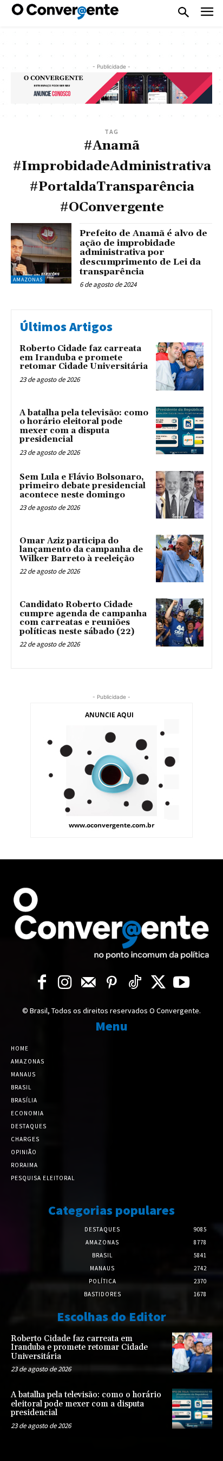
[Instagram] (65, 983)
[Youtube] (182, 983)
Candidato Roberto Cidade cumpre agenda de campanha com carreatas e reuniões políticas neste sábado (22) (83, 618)
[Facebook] (42, 983)
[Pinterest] (112, 983)
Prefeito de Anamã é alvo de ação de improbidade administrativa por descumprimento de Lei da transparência (143, 252)
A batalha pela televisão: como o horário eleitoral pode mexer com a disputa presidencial (83, 426)
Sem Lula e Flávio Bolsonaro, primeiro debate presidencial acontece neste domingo (82, 486)
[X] (158, 983)
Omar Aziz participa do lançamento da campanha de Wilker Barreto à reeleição (81, 550)
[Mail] (88, 983)
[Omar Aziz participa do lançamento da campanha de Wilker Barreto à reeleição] (180, 558)
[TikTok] (135, 983)
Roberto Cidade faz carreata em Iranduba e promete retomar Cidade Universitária (83, 358)
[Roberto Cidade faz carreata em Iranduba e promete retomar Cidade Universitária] (180, 366)
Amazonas (28, 279)
